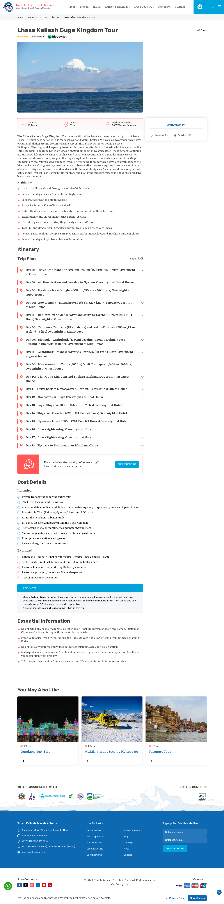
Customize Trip (127, 464)
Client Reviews (94, 855)
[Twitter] (25, 885)
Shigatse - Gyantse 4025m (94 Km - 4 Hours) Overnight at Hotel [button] (76, 413)
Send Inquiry (176, 125)
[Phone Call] (199, 6)
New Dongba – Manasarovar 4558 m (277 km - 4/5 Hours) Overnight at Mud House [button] (80, 304)
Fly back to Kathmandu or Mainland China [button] (62, 445)
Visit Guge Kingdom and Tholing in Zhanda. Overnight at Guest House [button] (77, 378)
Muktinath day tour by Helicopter (111, 751)
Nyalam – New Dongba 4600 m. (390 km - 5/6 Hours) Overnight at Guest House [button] (78, 292)
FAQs (126, 849)
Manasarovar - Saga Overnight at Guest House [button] (65, 397)
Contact (180, 6)
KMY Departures (95, 836)
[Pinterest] (50, 885)
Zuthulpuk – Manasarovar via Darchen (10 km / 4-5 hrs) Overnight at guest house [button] (79, 354)
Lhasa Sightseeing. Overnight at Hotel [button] (59, 437)
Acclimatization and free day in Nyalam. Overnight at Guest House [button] (80, 282)
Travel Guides (94, 830)
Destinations (33, 17)
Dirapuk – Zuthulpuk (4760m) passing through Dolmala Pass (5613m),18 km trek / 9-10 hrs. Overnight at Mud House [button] (75, 341)
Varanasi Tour (160, 751)
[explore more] (22, 761)
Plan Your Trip (94, 842)
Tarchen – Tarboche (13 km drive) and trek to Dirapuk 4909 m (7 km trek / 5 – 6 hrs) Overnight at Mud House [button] (80, 329)
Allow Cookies (197, 898)
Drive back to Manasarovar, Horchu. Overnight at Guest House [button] (76, 389)
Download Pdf (184, 135)
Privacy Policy (177, 898)
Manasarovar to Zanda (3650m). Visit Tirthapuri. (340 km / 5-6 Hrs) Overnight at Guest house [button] (79, 366)
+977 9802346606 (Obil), (35, 846)
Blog (126, 836)
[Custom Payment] (191, 886)
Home (20, 17)
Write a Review (132, 830)
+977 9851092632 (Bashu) (61, 846)
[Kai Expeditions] (202, 797)
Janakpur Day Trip (35, 751)
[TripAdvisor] (57, 36)
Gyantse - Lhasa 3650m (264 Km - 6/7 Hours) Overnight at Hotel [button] (77, 421)
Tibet (44, 17)
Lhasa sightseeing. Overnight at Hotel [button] (59, 429)
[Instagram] (32, 885)
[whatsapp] (8, 886)
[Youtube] (44, 885)
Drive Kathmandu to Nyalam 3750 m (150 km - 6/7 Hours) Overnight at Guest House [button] (80, 272)
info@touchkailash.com (34, 835)
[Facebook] (19, 885)
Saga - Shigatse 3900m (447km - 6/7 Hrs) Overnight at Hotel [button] (74, 405)
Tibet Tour (55, 17)
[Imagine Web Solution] (126, 884)
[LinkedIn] (38, 885)
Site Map (128, 842)
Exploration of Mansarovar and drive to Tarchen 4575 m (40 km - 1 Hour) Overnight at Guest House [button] (79, 317)
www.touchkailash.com (34, 852)
